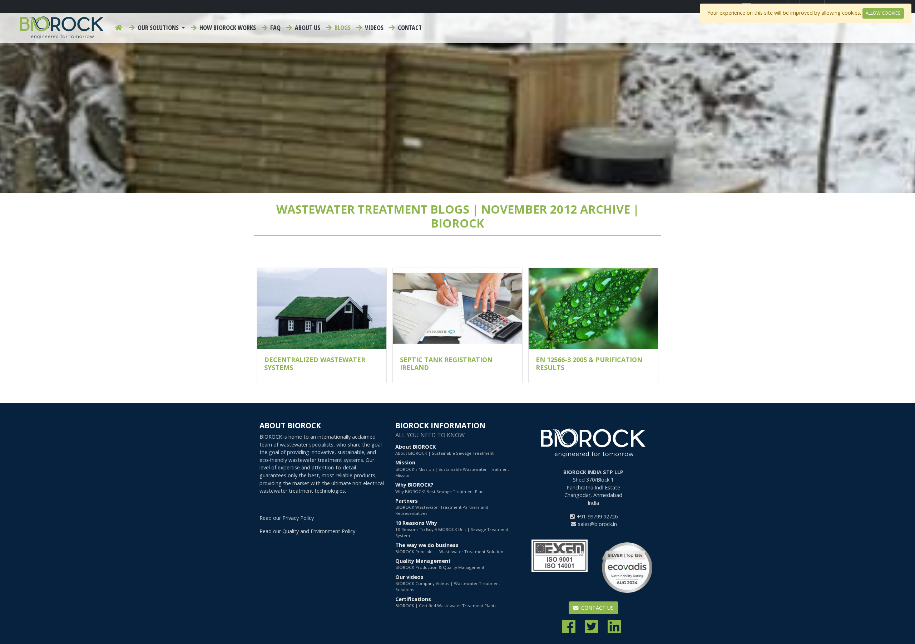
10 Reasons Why (451, 528)
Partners (441, 506)
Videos (373, 27)
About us (306, 27)
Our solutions (158, 27)
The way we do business (449, 548)
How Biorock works (227, 27)
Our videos (447, 583)
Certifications (445, 602)
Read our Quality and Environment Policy (307, 531)
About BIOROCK (444, 449)
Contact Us (597, 607)
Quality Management (439, 563)
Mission (452, 468)
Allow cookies (883, 13)
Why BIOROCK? (440, 487)
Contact (409, 27)
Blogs (342, 27)
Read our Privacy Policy (286, 517)
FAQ (275, 27)
